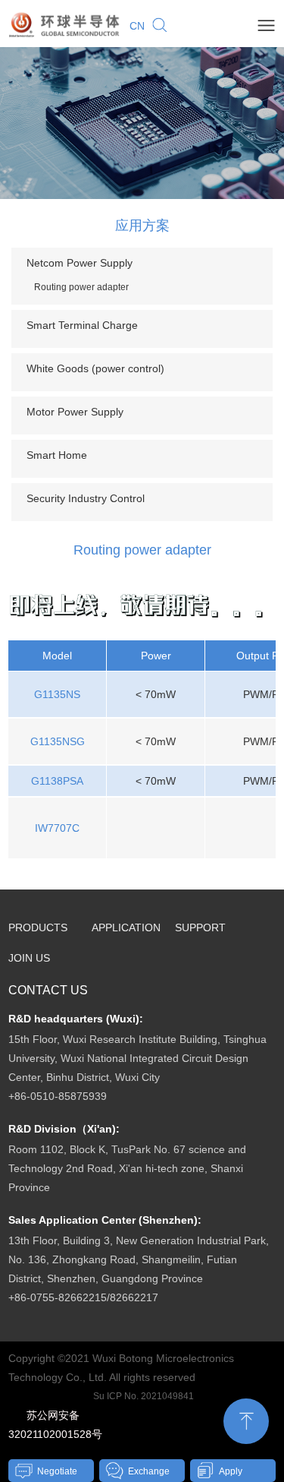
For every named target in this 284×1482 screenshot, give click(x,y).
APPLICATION (126, 927)
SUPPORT (200, 927)
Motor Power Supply (75, 412)
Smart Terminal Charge (82, 325)
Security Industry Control (86, 498)
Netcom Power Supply (80, 263)
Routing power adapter (81, 287)
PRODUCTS (37, 927)
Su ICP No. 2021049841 (143, 1396)
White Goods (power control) (95, 368)
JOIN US (29, 958)
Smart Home (57, 455)
